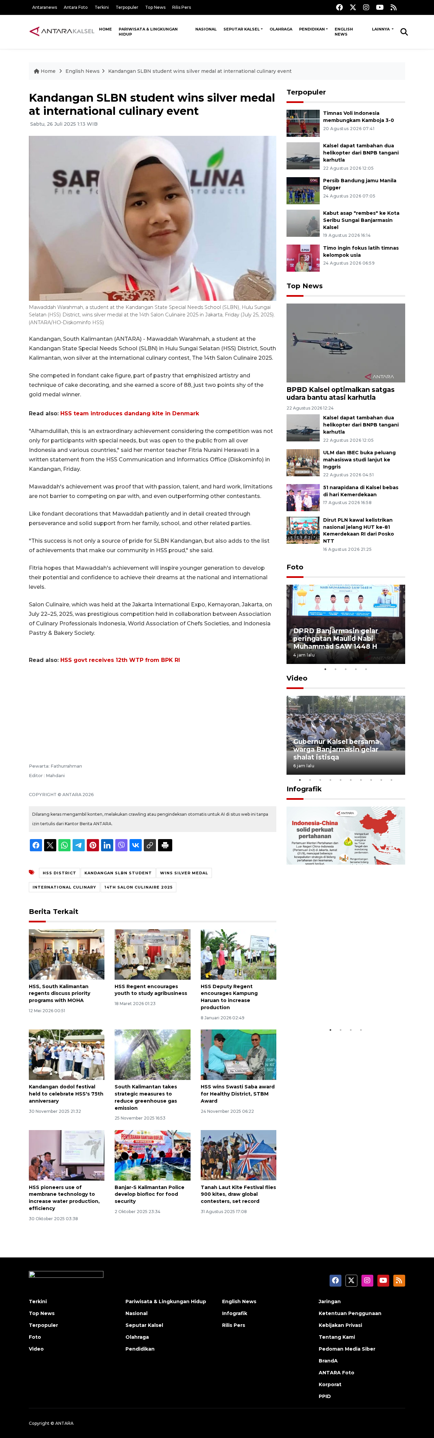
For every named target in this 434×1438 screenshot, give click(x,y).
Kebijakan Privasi (340, 1325)
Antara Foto (76, 7)
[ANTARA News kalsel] (62, 31)
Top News (155, 7)
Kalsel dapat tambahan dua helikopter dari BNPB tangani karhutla (361, 153)
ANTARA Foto (336, 1373)
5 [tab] (366, 669)
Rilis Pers (181, 7)
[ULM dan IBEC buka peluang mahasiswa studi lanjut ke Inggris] (303, 462)
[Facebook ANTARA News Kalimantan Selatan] (339, 7)
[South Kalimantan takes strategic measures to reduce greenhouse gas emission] (152, 1054)
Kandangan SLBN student (118, 873)
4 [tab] (356, 669)
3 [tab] (345, 669)
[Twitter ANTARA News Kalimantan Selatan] (353, 7)
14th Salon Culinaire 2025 (138, 887)
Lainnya (381, 29)
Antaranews (44, 7)
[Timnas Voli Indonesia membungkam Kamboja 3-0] (303, 123)
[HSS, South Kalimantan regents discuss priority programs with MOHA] (66, 954)
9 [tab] (381, 779)
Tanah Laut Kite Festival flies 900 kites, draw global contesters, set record (238, 1194)
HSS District (59, 873)
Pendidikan (312, 29)
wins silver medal (184, 873)
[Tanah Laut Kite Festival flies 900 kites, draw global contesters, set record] (238, 1154)
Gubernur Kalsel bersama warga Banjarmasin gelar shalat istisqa (336, 749)
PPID (325, 1396)
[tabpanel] (346, 624)
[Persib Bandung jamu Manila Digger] (303, 190)
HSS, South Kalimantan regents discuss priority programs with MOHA (59, 993)
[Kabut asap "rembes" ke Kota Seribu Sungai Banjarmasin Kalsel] (303, 223)
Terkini (102, 7)
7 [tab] (361, 779)
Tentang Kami (337, 1337)
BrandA (328, 1361)
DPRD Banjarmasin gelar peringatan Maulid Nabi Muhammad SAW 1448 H (335, 638)
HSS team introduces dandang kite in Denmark (129, 413)
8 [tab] (371, 779)
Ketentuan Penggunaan (350, 1313)
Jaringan (330, 1301)
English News (344, 32)
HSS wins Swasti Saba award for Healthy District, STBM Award (238, 1094)
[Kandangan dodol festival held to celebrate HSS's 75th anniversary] (66, 1054)
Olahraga (281, 29)
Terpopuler (127, 7)
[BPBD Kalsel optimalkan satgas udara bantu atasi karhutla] (346, 342)
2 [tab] (335, 669)
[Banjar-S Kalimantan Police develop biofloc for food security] (152, 1154)
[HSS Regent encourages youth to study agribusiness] (152, 954)
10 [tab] (391, 779)
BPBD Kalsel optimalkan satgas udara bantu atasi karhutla (341, 393)
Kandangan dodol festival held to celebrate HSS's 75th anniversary (66, 1094)
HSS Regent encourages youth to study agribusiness (151, 990)
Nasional (206, 29)
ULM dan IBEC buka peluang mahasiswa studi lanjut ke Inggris (359, 460)
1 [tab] (325, 669)
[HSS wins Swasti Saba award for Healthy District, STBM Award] (238, 1054)
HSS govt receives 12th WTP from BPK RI (120, 660)
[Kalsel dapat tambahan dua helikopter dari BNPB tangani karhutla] (303, 155)
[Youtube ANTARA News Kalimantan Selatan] (380, 7)
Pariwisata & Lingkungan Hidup (148, 32)
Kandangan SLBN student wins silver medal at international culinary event (200, 71)
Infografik (304, 789)
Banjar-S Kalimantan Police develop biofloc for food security (149, 1194)
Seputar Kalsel (241, 29)
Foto (295, 567)
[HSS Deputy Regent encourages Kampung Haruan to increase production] (238, 954)
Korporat (330, 1384)
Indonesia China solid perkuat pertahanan (344, 1002)
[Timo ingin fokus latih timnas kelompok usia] (303, 257)
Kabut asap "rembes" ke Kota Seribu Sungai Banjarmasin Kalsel (361, 220)
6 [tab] (351, 779)
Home (105, 29)
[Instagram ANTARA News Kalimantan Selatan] (366, 7)
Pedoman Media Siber (347, 1349)
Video (297, 678)
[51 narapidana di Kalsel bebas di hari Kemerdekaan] (303, 497)
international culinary (64, 887)
